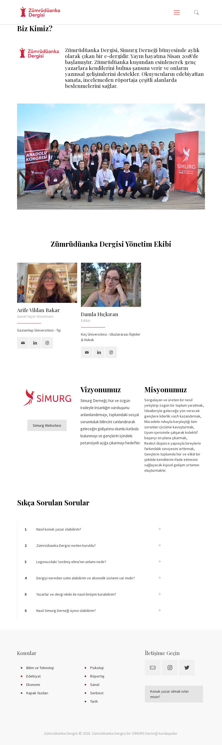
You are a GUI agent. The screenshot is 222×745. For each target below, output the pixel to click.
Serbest (96, 693)
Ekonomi (33, 684)
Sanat (94, 684)
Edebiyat (33, 676)
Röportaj (97, 676)
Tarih (94, 701)
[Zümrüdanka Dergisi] (40, 12)
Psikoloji (97, 667)
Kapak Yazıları (37, 693)
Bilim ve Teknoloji (40, 667)
